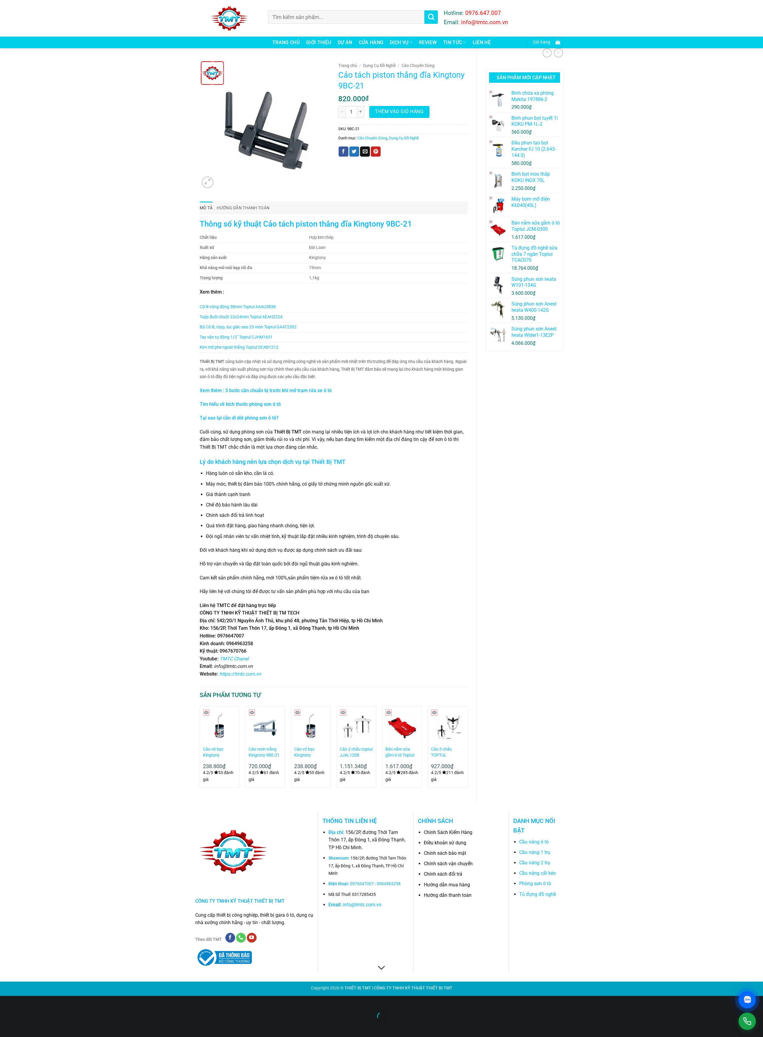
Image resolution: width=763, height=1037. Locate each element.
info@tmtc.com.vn (362, 904)
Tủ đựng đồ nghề (537, 894)
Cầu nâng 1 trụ (534, 852)
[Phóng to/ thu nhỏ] (6, 1002)
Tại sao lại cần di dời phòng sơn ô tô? (239, 418)
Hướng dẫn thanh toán (448, 895)
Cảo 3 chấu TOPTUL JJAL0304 (441, 752)
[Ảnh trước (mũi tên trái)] (6, 1027)
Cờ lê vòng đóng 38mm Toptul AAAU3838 (238, 306)
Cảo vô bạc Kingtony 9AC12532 (213, 752)
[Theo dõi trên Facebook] (230, 938)
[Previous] (200, 749)
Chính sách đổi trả (443, 874)
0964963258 (389, 883)
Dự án (345, 42)
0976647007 (362, 883)
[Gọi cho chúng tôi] (241, 938)
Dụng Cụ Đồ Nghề (379, 65)
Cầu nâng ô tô (534, 842)
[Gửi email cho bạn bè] (365, 151)
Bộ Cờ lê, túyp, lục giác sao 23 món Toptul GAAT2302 (248, 327)
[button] (545, 42)
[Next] (467, 749)
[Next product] (547, 52)
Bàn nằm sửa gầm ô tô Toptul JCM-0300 (399, 752)
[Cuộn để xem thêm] (381, 968)
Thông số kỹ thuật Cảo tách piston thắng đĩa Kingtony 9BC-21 (306, 223)
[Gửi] (431, 17)
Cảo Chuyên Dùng (418, 65)
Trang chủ (286, 42)
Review (428, 42)
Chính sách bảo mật (445, 853)
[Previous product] (558, 52)
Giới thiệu (318, 42)
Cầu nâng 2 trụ (534, 863)
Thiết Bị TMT (328, 461)
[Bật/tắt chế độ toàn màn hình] (23, 1002)
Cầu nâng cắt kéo (537, 873)
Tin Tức (452, 42)
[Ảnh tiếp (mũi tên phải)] (23, 1027)
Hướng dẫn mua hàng (447, 885)
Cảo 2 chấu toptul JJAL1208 (356, 752)
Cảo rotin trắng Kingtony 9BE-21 (264, 752)
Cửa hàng (371, 42)
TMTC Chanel (234, 659)
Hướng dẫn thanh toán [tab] (243, 207)
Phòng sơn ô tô (535, 883)
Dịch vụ (399, 42)
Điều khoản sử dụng (445, 843)
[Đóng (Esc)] (58, 1002)
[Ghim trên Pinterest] (376, 151)
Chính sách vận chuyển (448, 863)
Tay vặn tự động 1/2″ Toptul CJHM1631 (236, 337)
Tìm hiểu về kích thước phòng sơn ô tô (240, 404)
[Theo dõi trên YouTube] (252, 938)
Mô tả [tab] (206, 207)
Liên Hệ (482, 42)
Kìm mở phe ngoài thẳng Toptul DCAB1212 (239, 347)
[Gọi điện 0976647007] (747, 1021)
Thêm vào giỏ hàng (399, 111)
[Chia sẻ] (40, 1002)
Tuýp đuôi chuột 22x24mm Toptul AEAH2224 (241, 316)
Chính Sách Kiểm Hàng (448, 832)
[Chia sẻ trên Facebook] (343, 151)
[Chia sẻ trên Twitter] (354, 151)
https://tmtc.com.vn (240, 674)
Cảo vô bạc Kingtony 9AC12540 (304, 752)
